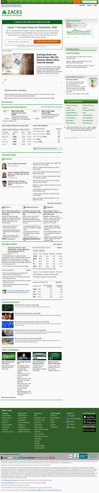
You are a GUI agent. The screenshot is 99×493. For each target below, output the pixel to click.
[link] (12, 13)
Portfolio (49, 2)
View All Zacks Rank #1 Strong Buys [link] (47, 148)
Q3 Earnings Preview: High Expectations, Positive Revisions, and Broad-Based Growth (19, 249)
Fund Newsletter (87, 118)
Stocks (10, 2)
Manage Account (23, 415)
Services (77, 2)
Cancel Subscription (23, 422)
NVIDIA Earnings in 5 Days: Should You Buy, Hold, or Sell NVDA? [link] (17, 182)
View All (59, 247)
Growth (9, 129)
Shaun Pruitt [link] (13, 178)
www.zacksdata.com (9, 483)
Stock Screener (70, 118)
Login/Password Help (24, 429)
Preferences (21, 424)
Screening (35, 2)
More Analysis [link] (57, 244)
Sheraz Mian (7, 254)
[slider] (32, 87)
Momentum (16, 129)
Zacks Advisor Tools (8, 431)
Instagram (72, 427)
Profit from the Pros (72, 115)
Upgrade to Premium (24, 431)
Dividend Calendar (39, 448)
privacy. (27, 46)
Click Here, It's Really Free (47, 41)
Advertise (53, 424)
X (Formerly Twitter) (75, 418)
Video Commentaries (10, 350)
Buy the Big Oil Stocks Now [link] (17, 163)
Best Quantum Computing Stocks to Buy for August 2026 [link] (32, 322)
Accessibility (38, 438)
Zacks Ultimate (70, 123)
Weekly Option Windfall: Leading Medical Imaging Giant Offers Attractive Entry (53, 238)
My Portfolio (69, 120)
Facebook (72, 416)
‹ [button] (2, 82)
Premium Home (87, 123)
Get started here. (11, 6)
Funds (15, 2)
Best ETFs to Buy (39, 420)
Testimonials (54, 427)
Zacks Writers (38, 424)
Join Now (82, 5)
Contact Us (54, 415)
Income (27, 129)
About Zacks (38, 422)
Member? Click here (38, 46)
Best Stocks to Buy (39, 418)
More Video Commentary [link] (9, 397)
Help (95, 5)
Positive (35, 250)
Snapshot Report (59, 136)
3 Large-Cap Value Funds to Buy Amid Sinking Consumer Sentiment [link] (31, 233)
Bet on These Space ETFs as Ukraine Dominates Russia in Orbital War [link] (11, 212)
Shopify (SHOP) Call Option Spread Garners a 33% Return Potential (52, 227)
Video (63, 2)
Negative (41, 250)
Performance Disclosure (41, 436)
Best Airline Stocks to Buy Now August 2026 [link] (28, 338)
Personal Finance (7, 424)
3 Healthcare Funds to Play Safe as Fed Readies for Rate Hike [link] (32, 212)
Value (4, 129)
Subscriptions (22, 420)
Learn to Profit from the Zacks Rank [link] (51, 107)
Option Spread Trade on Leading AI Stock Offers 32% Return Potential (52, 212)
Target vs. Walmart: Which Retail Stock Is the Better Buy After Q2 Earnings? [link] (18, 174)
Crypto (21, 2)
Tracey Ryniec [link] (13, 165)
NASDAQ (69, 25)
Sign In (89, 5)
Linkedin (72, 421)
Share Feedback (55, 418)
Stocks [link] (8, 159)
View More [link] (58, 282)
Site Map (36, 441)
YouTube (72, 424)
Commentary (5, 427)
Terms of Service (39, 434)
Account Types (6, 415)
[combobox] (16, 291)
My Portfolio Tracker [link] (74, 77)
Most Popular (75, 53)
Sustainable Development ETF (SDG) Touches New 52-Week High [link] (11, 231)
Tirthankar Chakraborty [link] (16, 186)
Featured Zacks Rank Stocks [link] (14, 107)
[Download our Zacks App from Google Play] (89, 422)
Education (56, 2)
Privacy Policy (38, 427)
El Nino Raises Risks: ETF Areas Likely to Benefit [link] (10, 227)
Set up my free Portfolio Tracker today (77, 94)
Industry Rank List (71, 112)
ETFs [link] (7, 207)
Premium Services (7, 418)
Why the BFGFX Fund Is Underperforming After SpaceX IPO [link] (32, 238)
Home (4, 2)
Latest (68, 53)
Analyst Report (59, 131)
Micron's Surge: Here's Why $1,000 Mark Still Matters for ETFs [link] (11, 237)
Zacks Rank (5, 420)
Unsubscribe (21, 427)
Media (52, 420)
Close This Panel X (7, 51)
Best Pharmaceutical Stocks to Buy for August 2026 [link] (30, 330)
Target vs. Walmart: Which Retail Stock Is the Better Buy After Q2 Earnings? (79, 62)
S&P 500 (68, 27)
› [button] (61, 82)
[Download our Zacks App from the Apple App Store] (89, 419)
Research (4, 422)
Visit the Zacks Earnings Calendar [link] (17, 292)
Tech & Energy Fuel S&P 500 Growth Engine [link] (15, 266)
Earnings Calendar (39, 445)
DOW (67, 23)
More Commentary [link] (7, 102)
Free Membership (88, 120)
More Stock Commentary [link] (54, 203)
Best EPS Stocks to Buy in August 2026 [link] (27, 305)
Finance (42, 2)
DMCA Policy (42, 490)
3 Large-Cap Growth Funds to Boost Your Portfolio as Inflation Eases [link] (32, 227)
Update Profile (22, 418)
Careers (53, 422)
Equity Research (87, 115)
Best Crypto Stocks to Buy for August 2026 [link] (27, 313)
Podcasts (69, 2)
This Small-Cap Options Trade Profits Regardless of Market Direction (52, 233)
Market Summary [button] (73, 21)
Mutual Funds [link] (31, 207)
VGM (21, 129)
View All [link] (28, 270)
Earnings (27, 2)
